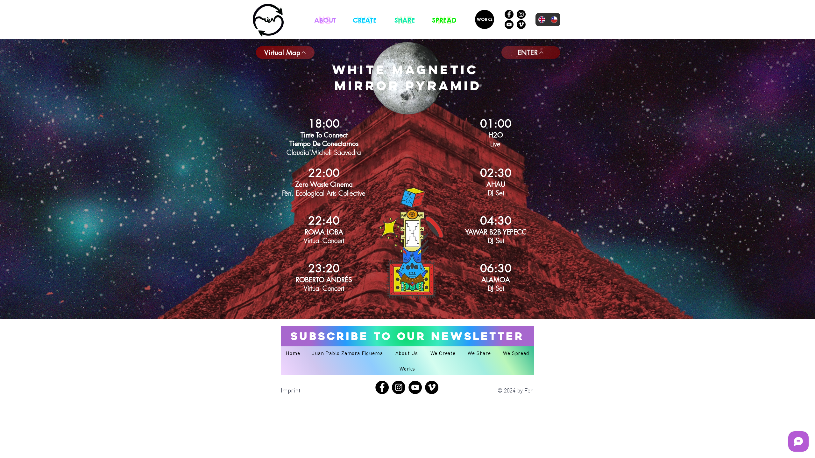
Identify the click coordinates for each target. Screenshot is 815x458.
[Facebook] (509, 14)
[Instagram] (521, 14)
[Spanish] (554, 19)
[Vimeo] (521, 24)
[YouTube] (509, 24)
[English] (541, 19)
